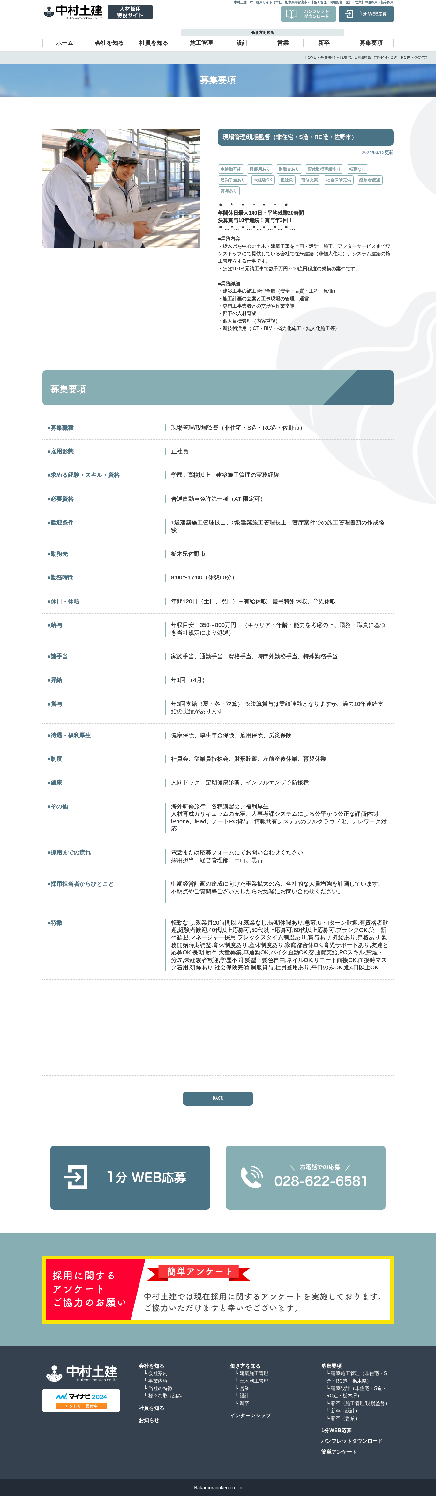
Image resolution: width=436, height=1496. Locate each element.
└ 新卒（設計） (345, 1410)
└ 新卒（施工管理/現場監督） (360, 1403)
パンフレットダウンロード (352, 1441)
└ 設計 (242, 1395)
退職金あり (289, 169)
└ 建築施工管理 (251, 1373)
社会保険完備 (338, 180)
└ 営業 (242, 1388)
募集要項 (371, 43)
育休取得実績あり (324, 169)
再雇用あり (260, 169)
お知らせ (149, 1420)
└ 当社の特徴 (158, 1388)
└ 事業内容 (156, 1381)
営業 (283, 43)
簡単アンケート (339, 1451)
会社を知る (109, 43)
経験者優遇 (369, 180)
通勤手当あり (233, 180)
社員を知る (153, 43)
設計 (242, 43)
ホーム (64, 43)
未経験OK (263, 180)
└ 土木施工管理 (251, 1381)
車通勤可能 (231, 169)
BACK (218, 1098)
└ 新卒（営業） (345, 1418)
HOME (310, 57)
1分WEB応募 (336, 1430)
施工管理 (201, 43)
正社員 (287, 180)
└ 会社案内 (156, 1373)
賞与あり (229, 190)
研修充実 (309, 180)
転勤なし (357, 169)
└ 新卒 (242, 1403)
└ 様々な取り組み (163, 1395)
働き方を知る (245, 1366)
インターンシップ (250, 1415)
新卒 (324, 43)
